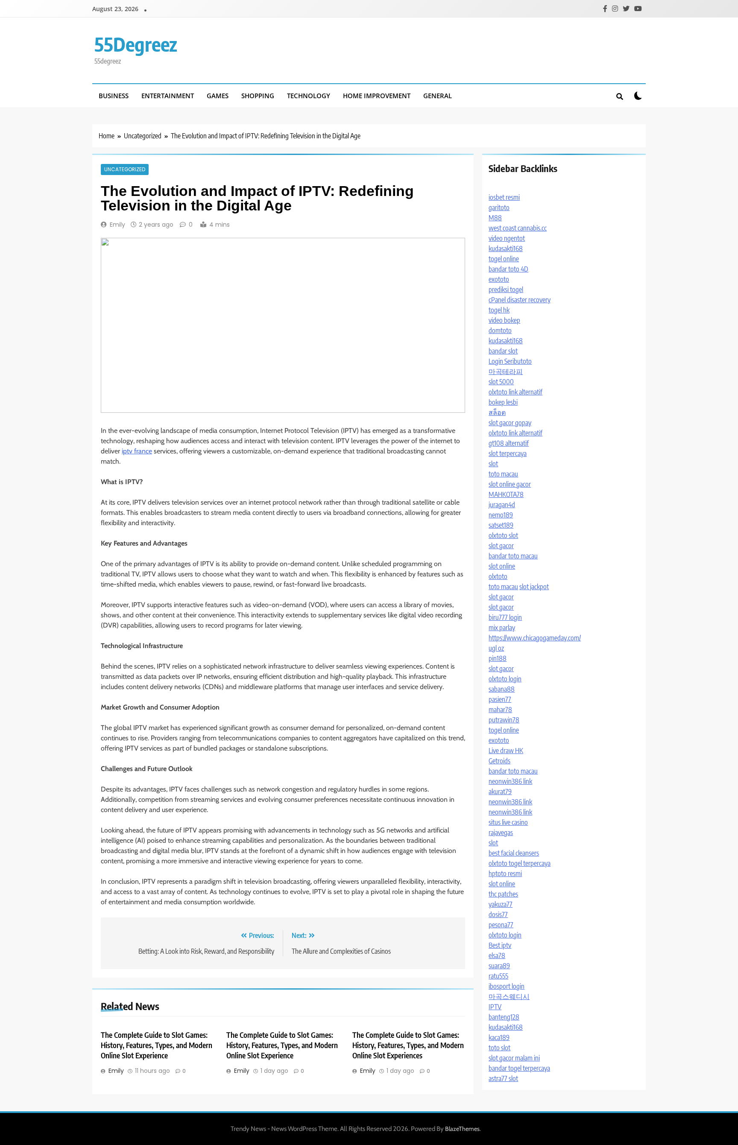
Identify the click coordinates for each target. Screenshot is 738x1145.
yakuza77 (500, 904)
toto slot (499, 1047)
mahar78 (500, 709)
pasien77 (500, 699)
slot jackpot (534, 586)
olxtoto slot (503, 535)
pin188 (498, 658)
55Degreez (135, 44)
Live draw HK (506, 750)
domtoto (500, 330)
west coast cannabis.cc (518, 228)
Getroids (499, 761)
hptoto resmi (505, 873)
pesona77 (501, 924)
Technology (308, 95)
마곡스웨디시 (509, 996)
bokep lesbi (503, 402)
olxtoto (498, 576)
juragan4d (502, 504)
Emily (117, 224)
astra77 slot (503, 1078)
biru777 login (505, 617)
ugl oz (496, 648)
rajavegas (501, 832)
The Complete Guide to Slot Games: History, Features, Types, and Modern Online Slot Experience (156, 1045)
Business (114, 95)
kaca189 (499, 1037)
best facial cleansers (514, 853)
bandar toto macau (513, 556)
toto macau (503, 474)
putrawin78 (504, 720)
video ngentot (507, 238)
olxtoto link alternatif (515, 392)
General (437, 95)
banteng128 (504, 1017)
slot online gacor (510, 484)
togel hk (499, 310)
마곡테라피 (506, 371)
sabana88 (502, 689)
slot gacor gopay (510, 422)
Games (217, 95)
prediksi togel (506, 289)
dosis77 (498, 914)
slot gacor (501, 545)
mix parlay (502, 627)
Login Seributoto (510, 361)
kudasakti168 (506, 248)
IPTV (495, 1006)
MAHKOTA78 (506, 494)
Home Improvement (376, 95)
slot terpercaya (508, 453)
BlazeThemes (462, 1129)
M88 (495, 217)
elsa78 (497, 955)
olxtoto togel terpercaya (520, 863)
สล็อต (497, 412)
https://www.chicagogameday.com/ (535, 638)
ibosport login (506, 986)
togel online (504, 258)
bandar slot (503, 351)
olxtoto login (505, 679)
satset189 (501, 525)
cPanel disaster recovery (520, 299)
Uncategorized (124, 169)
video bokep (504, 320)
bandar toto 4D (508, 269)
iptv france (137, 451)
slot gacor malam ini (514, 1058)
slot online (502, 566)
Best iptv (500, 945)
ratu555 (498, 976)
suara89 (499, 965)
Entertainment (167, 95)
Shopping (257, 95)
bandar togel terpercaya (519, 1068)
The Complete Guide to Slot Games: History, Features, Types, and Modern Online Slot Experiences (408, 1045)
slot (493, 463)
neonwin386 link (510, 781)
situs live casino (508, 822)
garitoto (499, 207)
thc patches (503, 894)
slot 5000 (501, 381)
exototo (499, 279)
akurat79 (500, 791)
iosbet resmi (504, 197)
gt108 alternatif (509, 443)
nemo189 (501, 515)
